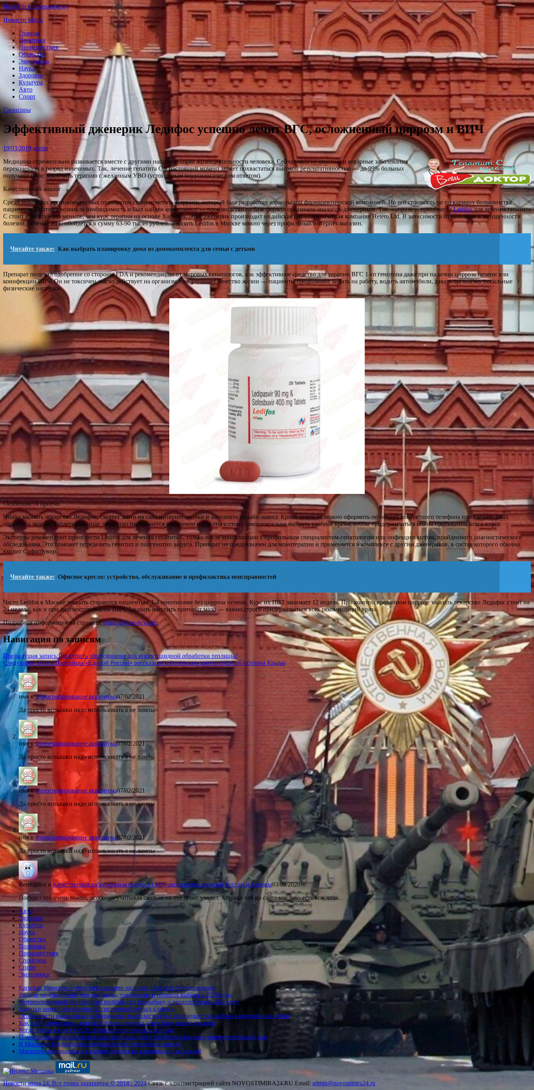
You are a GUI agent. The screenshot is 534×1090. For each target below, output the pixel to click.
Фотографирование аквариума (76, 696)
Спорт (27, 96)
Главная (29, 33)
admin (40, 148)
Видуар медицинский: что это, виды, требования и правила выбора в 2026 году (125, 994)
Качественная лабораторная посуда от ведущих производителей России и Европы (162, 884)
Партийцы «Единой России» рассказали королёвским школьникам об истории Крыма (144, 662)
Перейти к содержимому (36, 6)
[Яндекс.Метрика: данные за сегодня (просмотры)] (28, 1071)
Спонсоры (17, 109)
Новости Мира (23, 19)
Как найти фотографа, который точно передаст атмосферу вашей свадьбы (117, 1023)
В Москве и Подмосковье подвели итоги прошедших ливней (100, 1044)
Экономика (34, 61)
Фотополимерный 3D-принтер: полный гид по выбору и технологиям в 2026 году (129, 1001)
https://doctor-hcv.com (130, 622)
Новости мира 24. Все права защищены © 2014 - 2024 (75, 1083)
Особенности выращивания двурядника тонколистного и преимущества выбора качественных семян (154, 1016)
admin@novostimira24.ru (343, 1083)
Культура (31, 82)
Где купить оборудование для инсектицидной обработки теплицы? (120, 655)
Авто (25, 89)
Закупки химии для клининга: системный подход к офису (96, 1008)
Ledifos (462, 209)
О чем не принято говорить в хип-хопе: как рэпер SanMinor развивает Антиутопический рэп (143, 1037)
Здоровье (31, 75)
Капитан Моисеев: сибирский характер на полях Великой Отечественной (117, 987)
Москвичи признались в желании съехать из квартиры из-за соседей (110, 1051)
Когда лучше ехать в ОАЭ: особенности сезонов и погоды (96, 1030)
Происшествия (38, 47)
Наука (27, 68)
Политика (32, 40)
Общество (32, 54)
